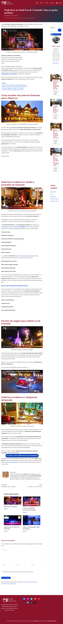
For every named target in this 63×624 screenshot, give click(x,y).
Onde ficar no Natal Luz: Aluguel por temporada (12, 89)
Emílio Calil (36, 620)
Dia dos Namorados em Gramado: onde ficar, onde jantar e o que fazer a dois (56, 133)
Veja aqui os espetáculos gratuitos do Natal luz (16, 285)
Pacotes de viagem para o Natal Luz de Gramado (13, 88)
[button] (43, 2)
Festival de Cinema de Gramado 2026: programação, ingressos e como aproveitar (56, 84)
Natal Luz (6, 508)
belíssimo (19, 226)
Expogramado (4, 226)
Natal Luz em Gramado (10, 506)
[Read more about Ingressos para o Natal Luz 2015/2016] (12, 520)
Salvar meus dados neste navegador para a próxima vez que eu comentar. (18, 571)
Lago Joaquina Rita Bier (28, 255)
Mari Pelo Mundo (54, 198)
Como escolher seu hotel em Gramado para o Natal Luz (14, 85)
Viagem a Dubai (54, 201)
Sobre (47, 2)
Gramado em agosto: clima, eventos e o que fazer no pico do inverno (56, 109)
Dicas (41, 2)
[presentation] (56, 77)
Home (37, 2)
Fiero (51, 194)
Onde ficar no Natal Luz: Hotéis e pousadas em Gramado (14, 86)
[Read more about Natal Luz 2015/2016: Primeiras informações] (31, 501)
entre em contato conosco (11, 462)
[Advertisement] (33, 62)
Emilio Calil (53, 191)
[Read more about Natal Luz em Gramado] (12, 500)
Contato (52, 2)
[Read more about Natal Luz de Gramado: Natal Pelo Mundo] (31, 520)
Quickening (53, 196)
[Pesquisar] (59, 30)
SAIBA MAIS (56, 93)
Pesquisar (52, 27)
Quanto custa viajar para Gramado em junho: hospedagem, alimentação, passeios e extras (56, 160)
